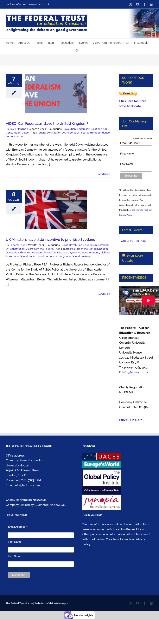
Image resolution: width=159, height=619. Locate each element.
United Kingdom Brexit (78, 256)
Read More (104, 174)
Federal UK (73, 132)
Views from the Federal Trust (43, 248)
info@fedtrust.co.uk (39, 4)
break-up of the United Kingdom (88, 248)
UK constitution (15, 136)
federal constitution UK (51, 132)
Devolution (69, 128)
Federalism (83, 128)
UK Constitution (15, 248)
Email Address (130, 143)
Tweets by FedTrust (132, 241)
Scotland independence (95, 132)
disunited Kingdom (31, 252)
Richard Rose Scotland (85, 252)
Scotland (97, 128)
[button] (77, 50)
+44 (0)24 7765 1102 (28, 480)
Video (25, 132)
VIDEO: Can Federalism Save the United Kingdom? (47, 123)
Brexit (64, 245)
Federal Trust (17, 245)
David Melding (18, 128)
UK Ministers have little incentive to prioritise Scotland (50, 239)
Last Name (127, 163)
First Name (127, 153)
